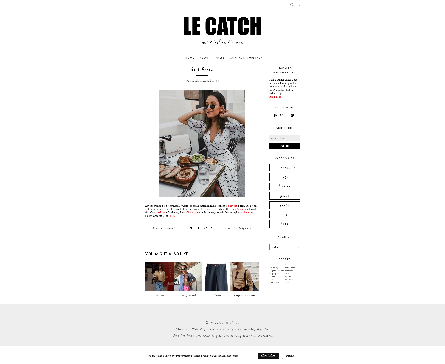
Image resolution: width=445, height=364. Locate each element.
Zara (271, 279)
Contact (237, 58)
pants (285, 205)
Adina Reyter (274, 282)
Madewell (288, 276)
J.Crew (272, 276)
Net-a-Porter (290, 268)
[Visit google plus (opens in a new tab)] (205, 228)
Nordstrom (289, 271)
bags (285, 177)
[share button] (298, 4)
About (205, 58)
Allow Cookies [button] (268, 355)
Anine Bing (247, 212)
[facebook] (287, 115)
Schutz (161, 212)
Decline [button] (290, 355)
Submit (284, 146)
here (172, 215)
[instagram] (276, 115)
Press (220, 58)
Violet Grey (273, 268)
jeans (284, 196)
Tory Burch (237, 209)
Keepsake (206, 209)
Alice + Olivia (193, 212)
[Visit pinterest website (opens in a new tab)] (153, 98)
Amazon (272, 265)
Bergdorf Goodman (276, 271)
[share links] (291, 4)
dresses (285, 186)
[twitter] (293, 115)
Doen (287, 282)
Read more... (276, 96)
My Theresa (289, 265)
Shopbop (233, 205)
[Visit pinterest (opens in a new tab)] (212, 228)
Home (190, 58)
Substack (255, 58)
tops (284, 224)
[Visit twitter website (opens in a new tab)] (191, 228)
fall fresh (202, 70)
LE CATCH (222, 26)
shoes (284, 215)
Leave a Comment (164, 228)
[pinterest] (282, 115)
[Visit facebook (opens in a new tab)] (198, 228)
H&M (287, 274)
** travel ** (284, 168)
